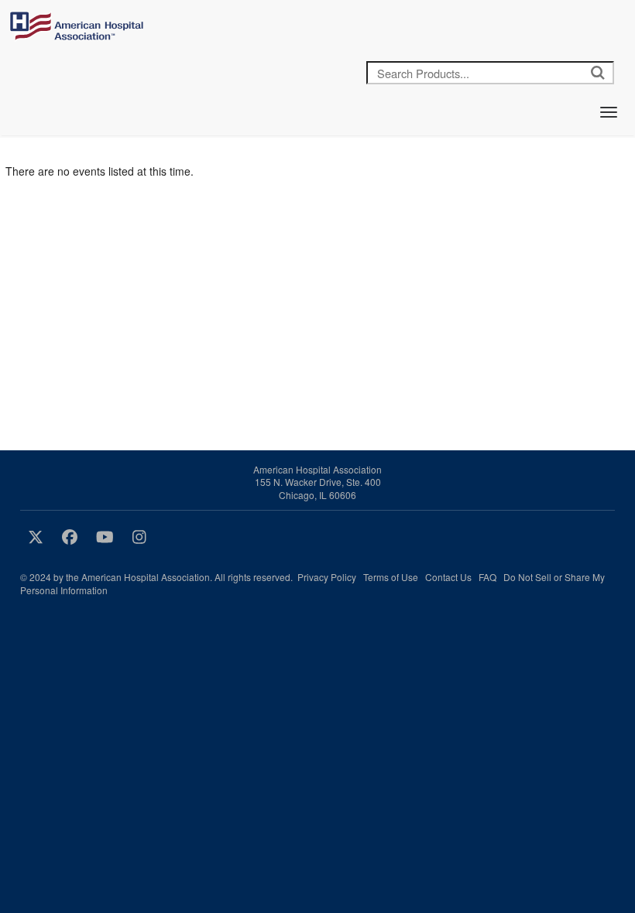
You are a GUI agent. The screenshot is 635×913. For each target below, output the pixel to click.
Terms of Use (390, 576)
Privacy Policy (326, 576)
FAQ (487, 576)
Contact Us (448, 576)
